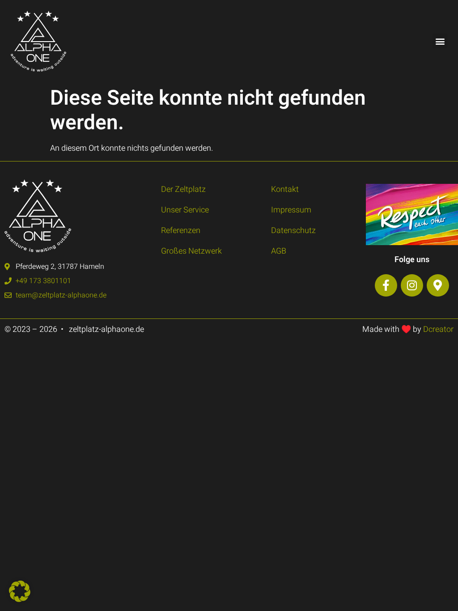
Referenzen (180, 231)
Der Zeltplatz (183, 189)
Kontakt (285, 189)
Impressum (291, 210)
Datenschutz (293, 231)
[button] (440, 41)
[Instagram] (412, 285)
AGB (278, 251)
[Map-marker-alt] (438, 285)
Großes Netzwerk (191, 251)
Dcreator (438, 329)
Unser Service (185, 210)
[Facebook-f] (386, 285)
